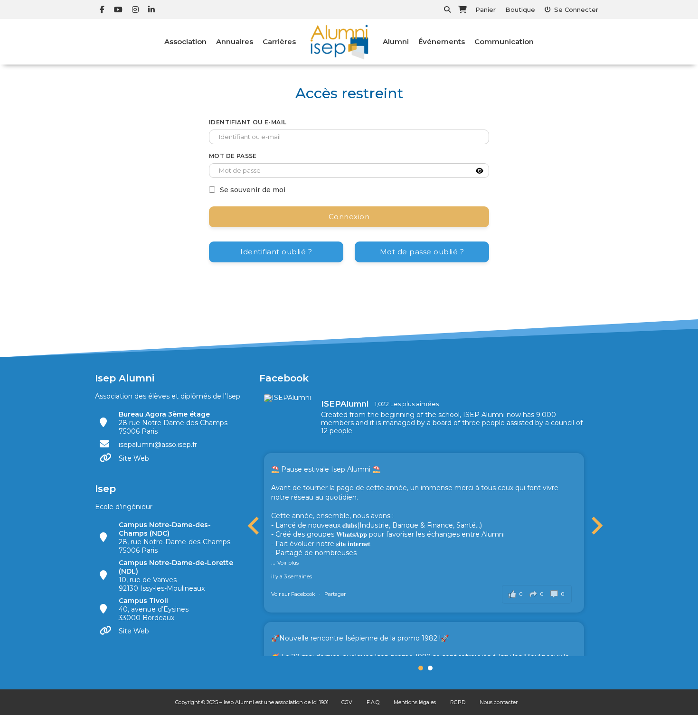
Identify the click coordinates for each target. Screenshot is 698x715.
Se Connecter (576, 9)
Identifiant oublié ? (276, 251)
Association (185, 41)
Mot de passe (233, 155)
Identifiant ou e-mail (247, 122)
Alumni (396, 41)
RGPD (457, 702)
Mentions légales (415, 702)
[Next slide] (596, 526)
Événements (441, 41)
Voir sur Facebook (294, 594)
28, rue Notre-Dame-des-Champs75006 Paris (174, 537)
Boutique (520, 9)
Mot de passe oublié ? (422, 251)
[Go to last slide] (254, 526)
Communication (504, 41)
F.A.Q (373, 702)
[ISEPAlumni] (287, 398)
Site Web (134, 458)
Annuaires (234, 41)
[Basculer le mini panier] (462, 9)
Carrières (279, 41)
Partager (335, 594)
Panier (485, 9)
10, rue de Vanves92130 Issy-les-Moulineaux (176, 575)
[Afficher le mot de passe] (479, 170)
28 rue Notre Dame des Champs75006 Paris (173, 423)
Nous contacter (499, 702)
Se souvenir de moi (252, 190)
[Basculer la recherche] (447, 9)
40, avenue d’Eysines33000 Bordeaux (154, 609)
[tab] (420, 668)
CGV (346, 702)
